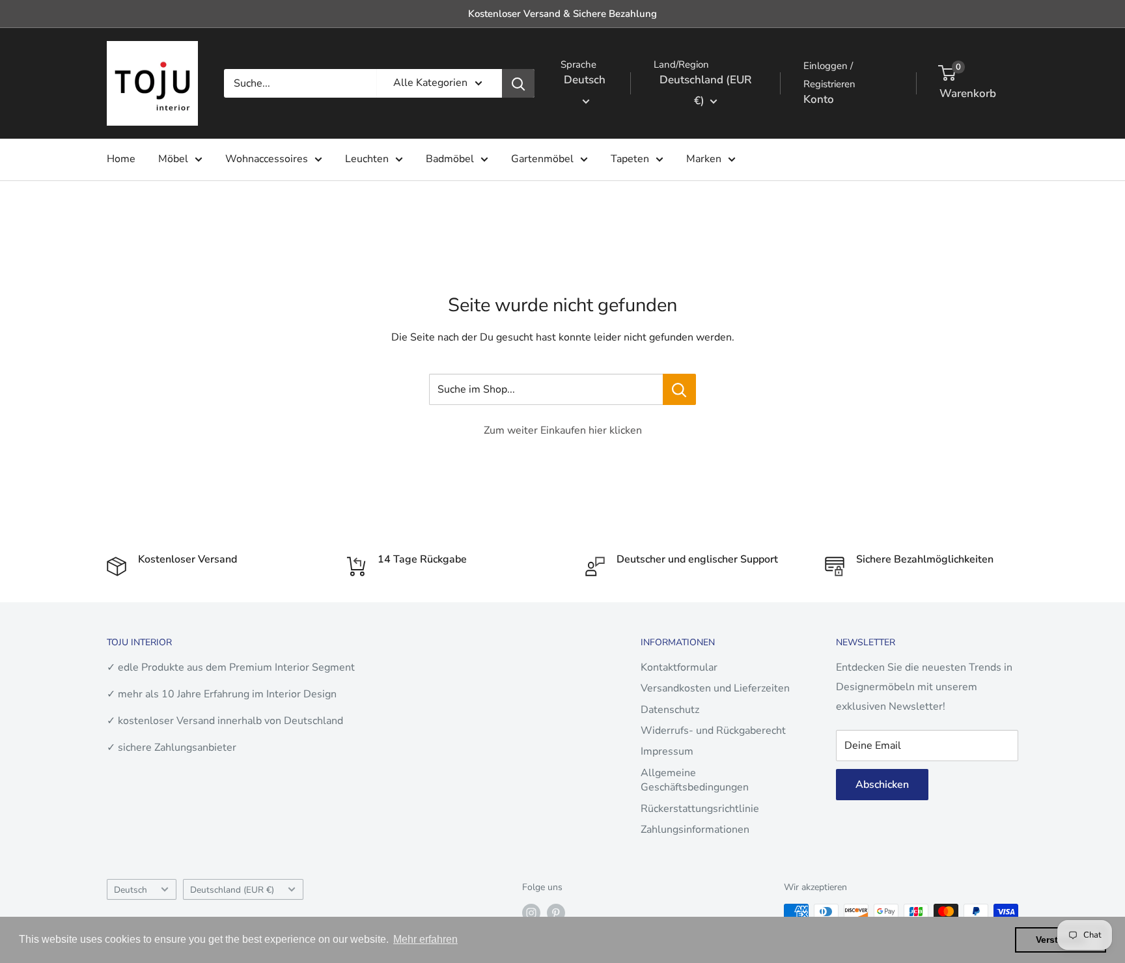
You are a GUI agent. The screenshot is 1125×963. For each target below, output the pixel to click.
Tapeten (630, 159)
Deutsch (130, 890)
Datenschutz (670, 710)
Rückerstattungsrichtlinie (700, 809)
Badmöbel (450, 159)
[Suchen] (518, 83)
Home (121, 159)
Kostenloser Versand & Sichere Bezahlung (562, 13)
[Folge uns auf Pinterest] (556, 913)
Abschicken (882, 784)
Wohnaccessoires (266, 159)
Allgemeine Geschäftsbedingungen (695, 780)
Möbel (173, 159)
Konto (818, 99)
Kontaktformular (679, 667)
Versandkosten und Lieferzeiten (715, 688)
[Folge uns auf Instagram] (531, 913)
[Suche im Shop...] (679, 389)
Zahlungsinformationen (695, 829)
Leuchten (367, 159)
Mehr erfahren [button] (425, 939)
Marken (703, 159)
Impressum (667, 751)
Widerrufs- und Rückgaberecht (713, 730)
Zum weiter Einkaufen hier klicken (563, 430)
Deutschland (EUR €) (232, 890)
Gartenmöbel (542, 159)
